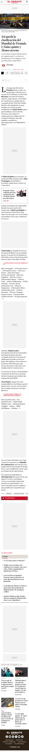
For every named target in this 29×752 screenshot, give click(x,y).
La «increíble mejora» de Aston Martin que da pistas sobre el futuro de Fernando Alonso (21, 719)
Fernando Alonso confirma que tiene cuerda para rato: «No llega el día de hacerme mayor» (9, 194)
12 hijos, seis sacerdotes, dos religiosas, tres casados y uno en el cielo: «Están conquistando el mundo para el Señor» (15, 568)
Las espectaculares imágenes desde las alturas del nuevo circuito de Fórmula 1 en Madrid (7, 717)
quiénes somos (9, 740)
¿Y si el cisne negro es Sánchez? (14, 561)
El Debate (9, 65)
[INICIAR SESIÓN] (27, 2)
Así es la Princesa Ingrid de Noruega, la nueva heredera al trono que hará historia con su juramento (14, 578)
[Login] (27, 2)
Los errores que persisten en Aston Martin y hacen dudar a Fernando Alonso (21, 702)
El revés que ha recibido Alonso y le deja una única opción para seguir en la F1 (7, 684)
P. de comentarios (19, 743)
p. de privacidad (22, 742)
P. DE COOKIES (8, 743)
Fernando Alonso (19, 493)
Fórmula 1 (9, 493)
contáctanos (19, 740)
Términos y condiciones (8, 742)
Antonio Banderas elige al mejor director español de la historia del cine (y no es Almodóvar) (15, 598)
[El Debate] (14, 1)
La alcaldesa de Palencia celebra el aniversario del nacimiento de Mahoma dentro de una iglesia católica (15, 589)
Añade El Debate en (16, 73)
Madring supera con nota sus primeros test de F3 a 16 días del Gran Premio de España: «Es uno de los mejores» (20, 686)
